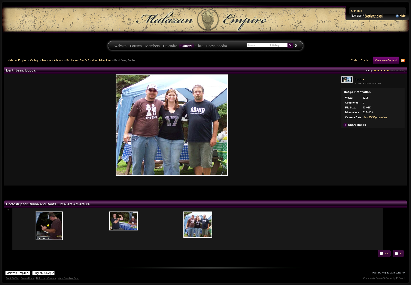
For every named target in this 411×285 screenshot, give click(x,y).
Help (402, 15)
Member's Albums (52, 60)
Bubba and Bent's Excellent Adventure (88, 60)
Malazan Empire (17, 60)
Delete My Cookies (46, 278)
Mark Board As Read (68, 278)
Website (120, 45)
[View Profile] (367, 79)
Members (152, 45)
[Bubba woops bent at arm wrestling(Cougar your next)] (123, 219)
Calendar (170, 45)
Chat (199, 45)
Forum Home (27, 278)
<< (386, 253)
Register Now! (374, 15)
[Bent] (49, 224)
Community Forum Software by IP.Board (384, 278)
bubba (359, 79)
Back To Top (12, 278)
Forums (136, 45)
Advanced (295, 46)
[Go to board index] (205, 19)
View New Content (386, 60)
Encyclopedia (216, 45)
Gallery (186, 45)
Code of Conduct (361, 60)
